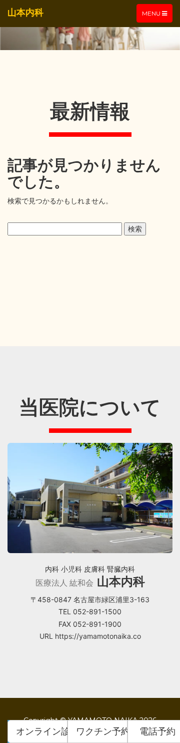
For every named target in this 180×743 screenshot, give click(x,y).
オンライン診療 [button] (42, 731)
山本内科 (26, 12)
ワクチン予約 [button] (102, 731)
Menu (157, 16)
